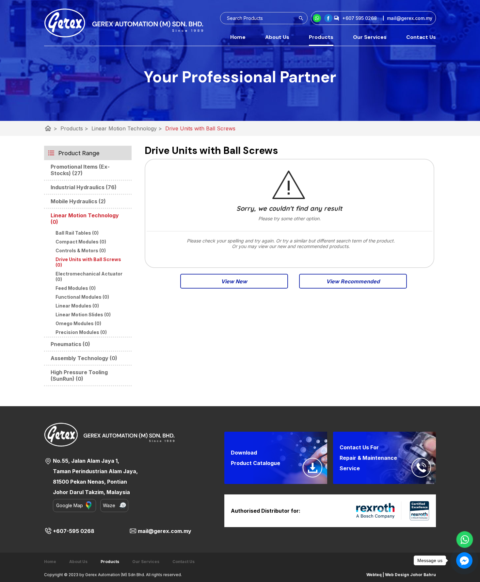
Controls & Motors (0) (81, 250)
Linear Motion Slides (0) (83, 314)
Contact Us (421, 37)
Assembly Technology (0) (84, 358)
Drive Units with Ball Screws (200, 128)
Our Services (370, 37)
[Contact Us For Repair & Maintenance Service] (421, 467)
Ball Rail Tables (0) (77, 233)
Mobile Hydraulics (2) (78, 201)
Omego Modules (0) (78, 323)
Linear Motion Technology (126, 128)
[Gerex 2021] (123, 23)
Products (321, 37)
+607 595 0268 (359, 18)
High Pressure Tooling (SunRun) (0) (79, 375)
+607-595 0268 (73, 531)
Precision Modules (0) (81, 332)
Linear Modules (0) (77, 305)
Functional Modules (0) (82, 297)
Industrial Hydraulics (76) (84, 187)
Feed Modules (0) (76, 288)
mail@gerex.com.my (164, 531)
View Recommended (353, 281)
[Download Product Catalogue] (312, 467)
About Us (277, 37)
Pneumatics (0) (70, 344)
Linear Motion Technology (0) (85, 218)
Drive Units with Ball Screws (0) (88, 262)
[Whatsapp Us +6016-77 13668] (464, 539)
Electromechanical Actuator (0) (89, 276)
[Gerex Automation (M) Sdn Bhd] (328, 18)
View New (234, 281)
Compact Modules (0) (81, 241)
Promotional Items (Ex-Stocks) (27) (80, 169)
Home (238, 37)
